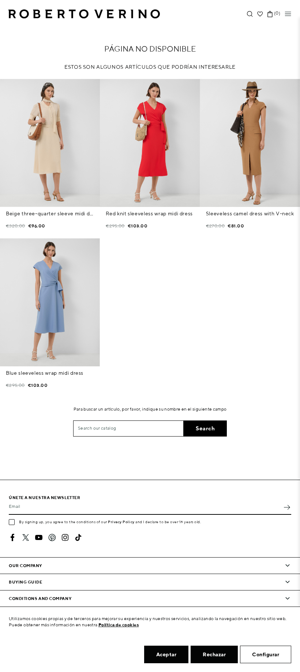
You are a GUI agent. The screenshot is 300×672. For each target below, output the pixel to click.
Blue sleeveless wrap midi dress (44, 373)
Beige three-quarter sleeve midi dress (50, 213)
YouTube (38, 537)
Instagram (65, 537)
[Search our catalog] (250, 14)
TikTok (78, 537)
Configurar (265, 654)
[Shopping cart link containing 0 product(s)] (270, 14)
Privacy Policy (121, 522)
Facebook (12, 537)
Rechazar (214, 654)
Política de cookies (118, 624)
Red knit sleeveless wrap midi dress (149, 213)
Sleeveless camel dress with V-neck (250, 213)
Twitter (25, 537)
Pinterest (52, 537)
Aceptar (166, 654)
